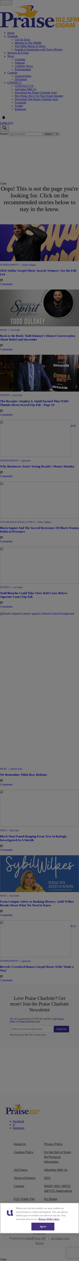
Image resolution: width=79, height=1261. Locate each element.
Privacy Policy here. (49, 1219)
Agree (43, 1226)
